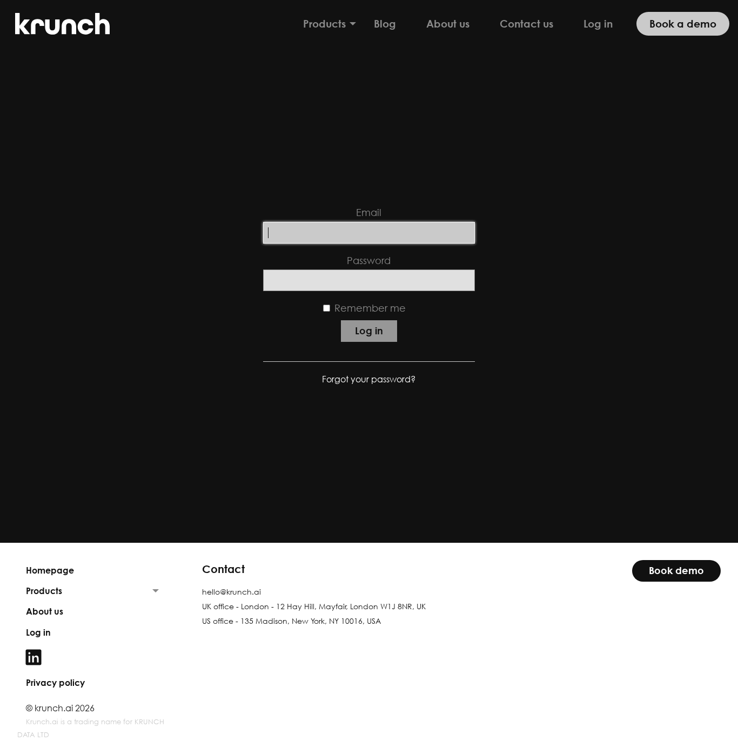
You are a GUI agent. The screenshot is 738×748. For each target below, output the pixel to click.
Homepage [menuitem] (50, 570)
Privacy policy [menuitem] (55, 682)
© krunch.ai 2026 (60, 708)
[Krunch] (64, 23)
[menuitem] (92, 657)
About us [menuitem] (447, 23)
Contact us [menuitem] (526, 23)
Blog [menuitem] (385, 23)
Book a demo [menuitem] (682, 23)
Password (369, 260)
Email (368, 212)
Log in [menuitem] (598, 23)
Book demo (676, 570)
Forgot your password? (368, 379)
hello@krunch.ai (231, 591)
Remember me (370, 308)
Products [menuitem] (324, 23)
